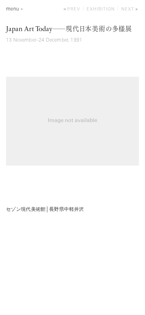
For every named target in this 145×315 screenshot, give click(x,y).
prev (73, 9)
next (127, 9)
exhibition (101, 9)
